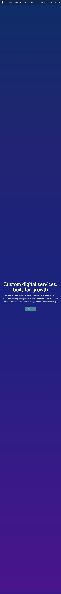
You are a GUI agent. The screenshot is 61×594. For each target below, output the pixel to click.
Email (31, 2)
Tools (36, 2)
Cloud (26, 2)
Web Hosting (18, 2)
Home (10, 2)
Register (57, 2)
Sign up (30, 309)
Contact (43, 2)
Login (52, 2)
